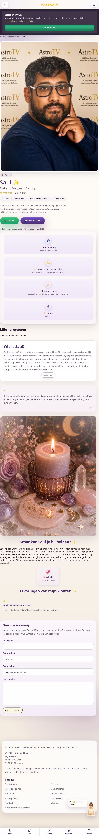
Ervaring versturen (12, 710)
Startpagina (11, 784)
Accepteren (49, 28)
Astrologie (56, 784)
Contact (9, 803)
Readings (9, 793)
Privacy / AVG (26, 21)
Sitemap (55, 803)
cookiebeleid (10, 21)
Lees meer (48, 375)
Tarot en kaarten (13, 788)
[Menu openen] (94, 5)
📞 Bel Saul (9, 221)
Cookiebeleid (57, 798)
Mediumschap (58, 788)
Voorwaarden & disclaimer (18, 807)
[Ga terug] (5, 5)
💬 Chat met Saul (32, 221)
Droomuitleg (57, 793)
